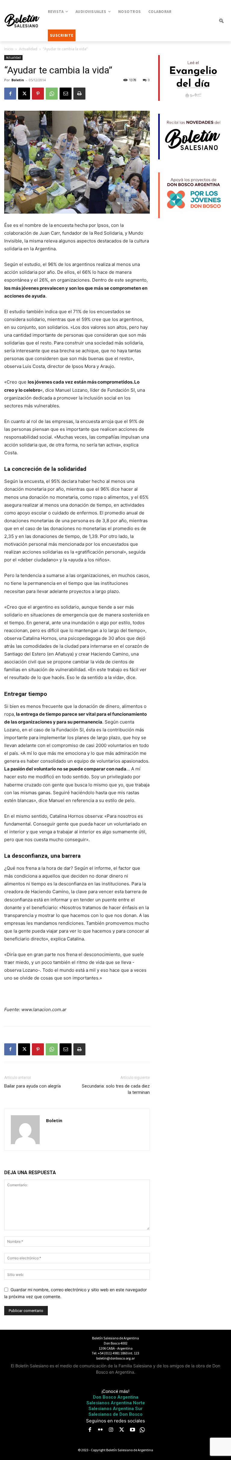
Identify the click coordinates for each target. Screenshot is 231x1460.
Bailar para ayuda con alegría (32, 1086)
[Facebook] (10, 94)
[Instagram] (111, 1430)
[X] (24, 94)
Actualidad (28, 48)
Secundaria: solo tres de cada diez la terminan (116, 1089)
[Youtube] (132, 1430)
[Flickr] (100, 1430)
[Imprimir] (79, 94)
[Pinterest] (38, 94)
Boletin (17, 80)
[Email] (66, 94)
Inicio (8, 48)
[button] (221, 20)
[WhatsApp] (52, 94)
